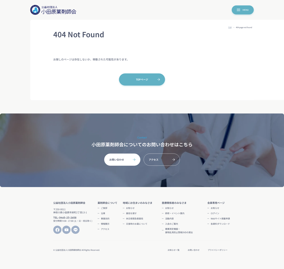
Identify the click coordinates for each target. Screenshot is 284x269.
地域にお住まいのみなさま (137, 202)
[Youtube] (66, 230)
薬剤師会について (107, 202)
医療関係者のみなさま (174, 202)
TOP (230, 27)
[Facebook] (57, 230)
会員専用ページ (216, 202)
